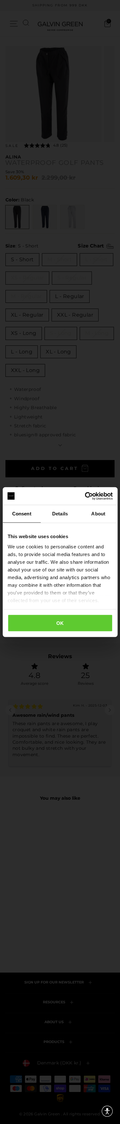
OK (60, 623)
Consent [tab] (21, 513)
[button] (107, 1111)
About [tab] (98, 513)
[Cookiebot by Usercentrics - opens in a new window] (85, 496)
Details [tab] (60, 513)
